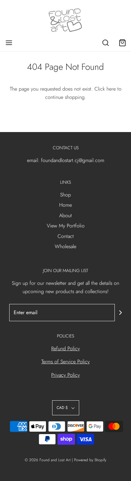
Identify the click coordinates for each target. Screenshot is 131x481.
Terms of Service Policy (65, 361)
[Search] (105, 42)
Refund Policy (65, 348)
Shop (65, 194)
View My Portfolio (66, 225)
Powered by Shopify (90, 460)
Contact (66, 236)
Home (65, 205)
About (65, 215)
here (111, 89)
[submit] (120, 312)
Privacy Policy (65, 375)
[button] (65, 407)
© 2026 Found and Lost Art (48, 460)
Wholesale (65, 246)
